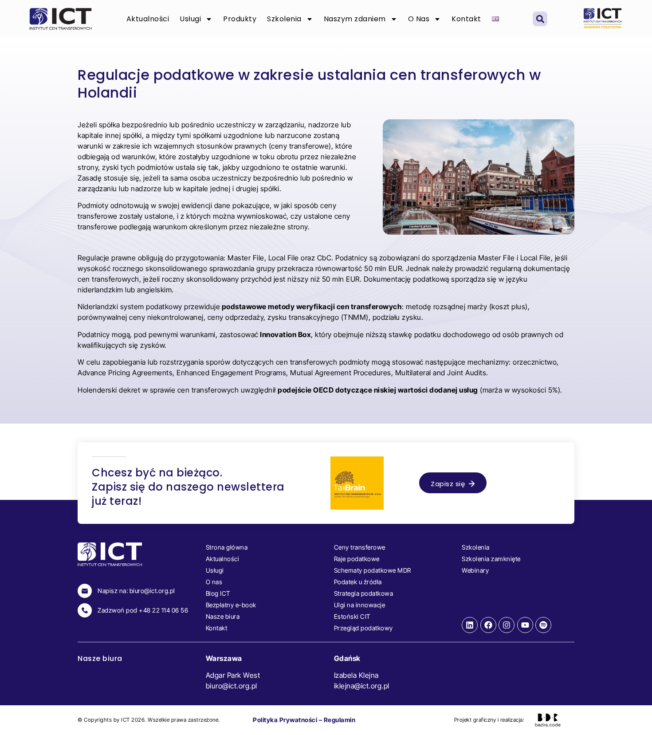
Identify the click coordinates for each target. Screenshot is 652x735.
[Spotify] (543, 625)
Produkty (239, 19)
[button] (540, 19)
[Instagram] (507, 625)
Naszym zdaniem (355, 19)
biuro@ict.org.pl (231, 685)
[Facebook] (488, 625)
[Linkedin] (470, 625)
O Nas (419, 19)
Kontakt (466, 19)
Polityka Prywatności (285, 719)
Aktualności (147, 19)
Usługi (190, 19)
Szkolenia (284, 19)
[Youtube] (525, 625)
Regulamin (340, 719)
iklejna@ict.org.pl (361, 685)
